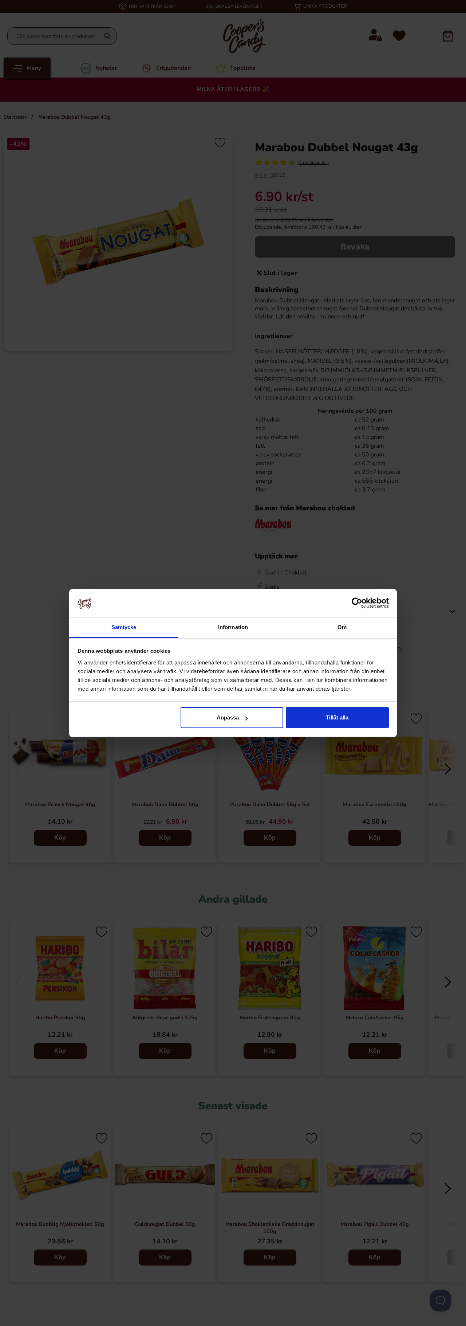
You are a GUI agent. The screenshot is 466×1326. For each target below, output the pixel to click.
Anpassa (228, 717)
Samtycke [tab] (124, 627)
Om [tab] (342, 627)
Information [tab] (233, 627)
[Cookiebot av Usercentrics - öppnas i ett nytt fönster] (357, 602)
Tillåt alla (337, 717)
